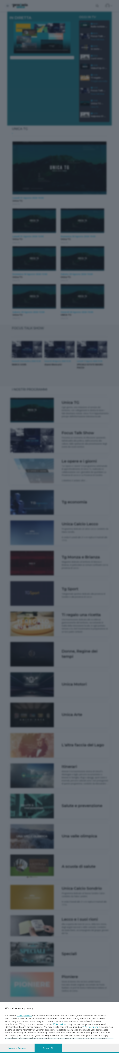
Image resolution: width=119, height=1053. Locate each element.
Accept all (48, 1047)
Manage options (17, 1047)
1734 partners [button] (24, 1015)
